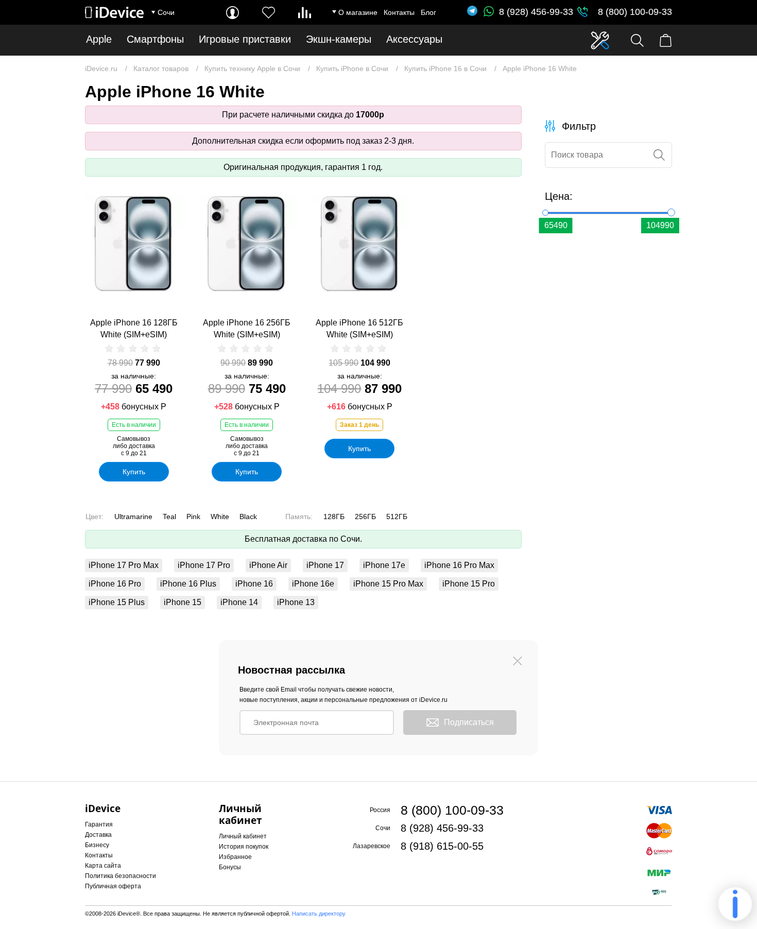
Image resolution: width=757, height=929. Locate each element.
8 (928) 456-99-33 (536, 12)
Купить (134, 472)
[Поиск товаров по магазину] (637, 40)
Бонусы (230, 867)
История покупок (243, 846)
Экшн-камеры (338, 39)
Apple (99, 39)
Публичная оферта (113, 886)
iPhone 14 (239, 602)
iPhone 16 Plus (188, 583)
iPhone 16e (313, 583)
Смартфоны (155, 39)
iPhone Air (268, 565)
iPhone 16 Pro (115, 583)
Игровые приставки (245, 39)
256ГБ (365, 516)
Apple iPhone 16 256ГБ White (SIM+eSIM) (246, 328)
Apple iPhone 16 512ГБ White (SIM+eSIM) (359, 328)
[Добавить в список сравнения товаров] (176, 225)
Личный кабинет (243, 836)
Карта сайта (103, 865)
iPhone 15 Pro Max (388, 583)
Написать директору (319, 913)
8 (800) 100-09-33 (635, 12)
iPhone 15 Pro (468, 583)
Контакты (399, 12)
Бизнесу (97, 845)
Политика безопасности (120, 876)
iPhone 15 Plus (117, 602)
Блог (428, 12)
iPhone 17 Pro (204, 565)
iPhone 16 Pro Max (459, 565)
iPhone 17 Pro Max (124, 565)
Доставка (98, 834)
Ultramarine (133, 516)
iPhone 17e (384, 565)
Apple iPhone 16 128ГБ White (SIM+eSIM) (134, 328)
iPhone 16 (254, 583)
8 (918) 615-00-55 (442, 846)
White (220, 516)
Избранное (235, 857)
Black (248, 516)
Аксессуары (414, 39)
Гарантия (99, 824)
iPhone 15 (182, 602)
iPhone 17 (325, 565)
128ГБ (334, 516)
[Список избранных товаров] (268, 12)
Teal (169, 516)
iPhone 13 (296, 602)
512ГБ (396, 516)
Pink (193, 516)
